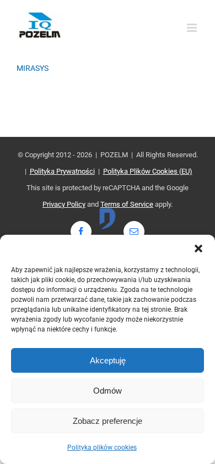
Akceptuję (108, 360)
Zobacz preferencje (107, 421)
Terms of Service (126, 204)
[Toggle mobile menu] (192, 28)
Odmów (107, 390)
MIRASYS (33, 68)
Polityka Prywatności (62, 171)
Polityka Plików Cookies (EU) (147, 171)
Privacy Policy (63, 204)
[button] (198, 248)
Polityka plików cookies (102, 447)
